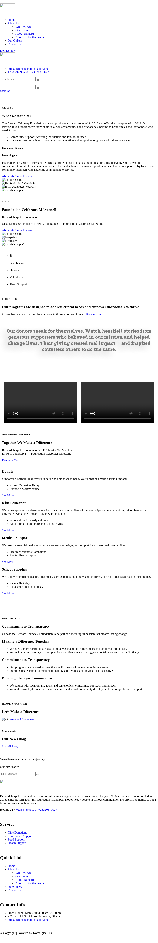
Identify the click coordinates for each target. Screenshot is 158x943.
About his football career (30, 37)
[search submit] (38, 80)
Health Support (17, 843)
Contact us (14, 44)
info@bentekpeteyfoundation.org (28, 68)
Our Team (21, 30)
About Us (14, 23)
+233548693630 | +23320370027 (28, 72)
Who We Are (23, 26)
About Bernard (24, 33)
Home (11, 19)
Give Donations (17, 832)
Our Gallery (15, 40)
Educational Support (20, 836)
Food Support (16, 839)
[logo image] (7, 55)
